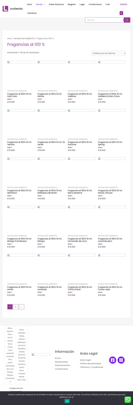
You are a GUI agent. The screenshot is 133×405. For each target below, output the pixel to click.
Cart (108, 4)
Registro (72, 4)
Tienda (39, 4)
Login (82, 4)
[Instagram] (121, 360)
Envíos (58, 358)
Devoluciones (61, 361)
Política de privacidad (90, 363)
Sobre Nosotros (56, 4)
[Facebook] (112, 360)
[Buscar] (127, 20)
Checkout (32, 13)
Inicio (29, 4)
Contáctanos (95, 4)
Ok (67, 401)
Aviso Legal (85, 360)
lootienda (16, 9)
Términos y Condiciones (91, 367)
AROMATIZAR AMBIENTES (24, 38)
